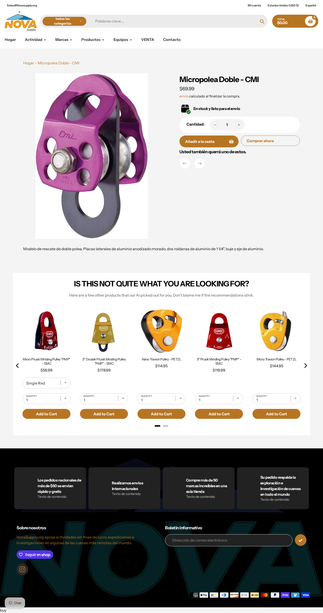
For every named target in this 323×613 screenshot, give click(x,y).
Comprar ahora (260, 140)
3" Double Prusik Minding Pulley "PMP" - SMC (104, 361)
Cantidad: (196, 124)
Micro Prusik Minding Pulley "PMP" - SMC (46, 361)
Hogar (28, 63)
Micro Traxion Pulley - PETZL (277, 359)
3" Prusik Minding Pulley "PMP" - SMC (219, 361)
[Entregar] (300, 540)
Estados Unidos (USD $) (283, 5)
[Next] (200, 163)
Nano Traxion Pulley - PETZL (161, 359)
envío (184, 96)
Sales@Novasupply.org (22, 5)
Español (311, 5)
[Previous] (184, 163)
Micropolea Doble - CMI (58, 63)
